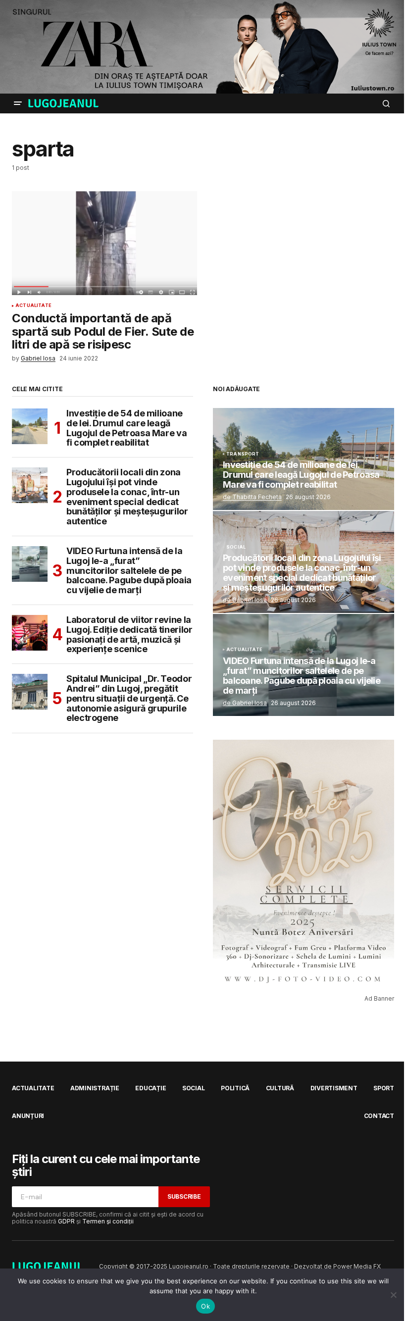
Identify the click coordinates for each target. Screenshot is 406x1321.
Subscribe (184, 1196)
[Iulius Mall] (203, 47)
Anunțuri (28, 1115)
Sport (383, 1088)
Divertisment (333, 1088)
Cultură (280, 1088)
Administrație (94, 1088)
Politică (235, 1088)
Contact (379, 1115)
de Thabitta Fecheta (252, 497)
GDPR (66, 1221)
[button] (18, 103)
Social (236, 547)
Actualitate (33, 305)
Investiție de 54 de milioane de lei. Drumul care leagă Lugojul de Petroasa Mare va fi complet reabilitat (126, 428)
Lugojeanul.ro (188, 1266)
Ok (205, 1306)
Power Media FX (357, 1266)
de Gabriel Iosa (245, 600)
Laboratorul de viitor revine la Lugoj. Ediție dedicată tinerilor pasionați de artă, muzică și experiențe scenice (129, 634)
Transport (242, 454)
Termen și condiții (108, 1221)
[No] (394, 1295)
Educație (150, 1088)
